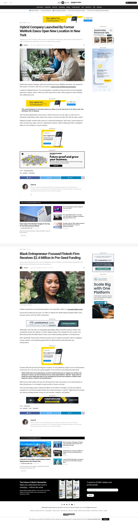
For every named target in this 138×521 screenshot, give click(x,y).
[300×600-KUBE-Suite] (103, 70)
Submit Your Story (40, 510)
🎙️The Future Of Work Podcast (76, 10)
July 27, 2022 (33, 45)
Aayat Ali (26, 45)
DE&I (30, 408)
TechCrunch (27, 406)
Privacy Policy (56, 510)
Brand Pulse (95, 510)
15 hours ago (37, 228)
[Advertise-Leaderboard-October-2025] (52, 400)
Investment (35, 408)
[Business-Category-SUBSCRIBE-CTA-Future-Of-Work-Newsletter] (52, 159)
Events (105, 510)
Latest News (39, 7)
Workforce (88, 7)
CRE (94, 7)
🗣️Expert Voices (34, 10)
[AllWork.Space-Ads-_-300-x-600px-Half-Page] (103, 296)
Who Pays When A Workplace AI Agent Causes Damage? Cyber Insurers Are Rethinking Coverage (73, 444)
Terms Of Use (64, 510)
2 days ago (66, 219)
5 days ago (66, 228)
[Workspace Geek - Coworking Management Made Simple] (52, 323)
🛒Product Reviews (45, 10)
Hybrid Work (32, 173)
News (24, 22)
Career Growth (76, 7)
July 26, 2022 (33, 267)
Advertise (32, 510)
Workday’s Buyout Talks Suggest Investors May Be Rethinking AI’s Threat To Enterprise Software (74, 225)
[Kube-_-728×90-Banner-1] (69, 19)
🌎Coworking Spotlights (59, 10)
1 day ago (66, 455)
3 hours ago (36, 463)
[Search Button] (11, 2)
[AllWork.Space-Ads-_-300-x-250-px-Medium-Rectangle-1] (103, 36)
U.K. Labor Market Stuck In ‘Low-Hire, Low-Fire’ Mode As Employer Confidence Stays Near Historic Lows (73, 216)
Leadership (48, 7)
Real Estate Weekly (28, 170)
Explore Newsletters (132, 2)
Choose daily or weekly (25, 490)
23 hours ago (67, 210)
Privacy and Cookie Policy (94, 519)
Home (21, 22)
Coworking (62, 7)
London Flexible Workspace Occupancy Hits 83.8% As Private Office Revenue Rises (73, 461)
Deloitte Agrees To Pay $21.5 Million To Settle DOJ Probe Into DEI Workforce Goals (73, 452)
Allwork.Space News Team (26, 228)
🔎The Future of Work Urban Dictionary (98, 10)
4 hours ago (66, 447)
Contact (76, 510)
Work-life (54, 7)
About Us (70, 510)
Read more (23, 235)
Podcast (101, 510)
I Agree (105, 519)
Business (99, 7)
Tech (82, 7)
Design (68, 7)
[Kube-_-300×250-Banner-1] (52, 139)
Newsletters (48, 510)
